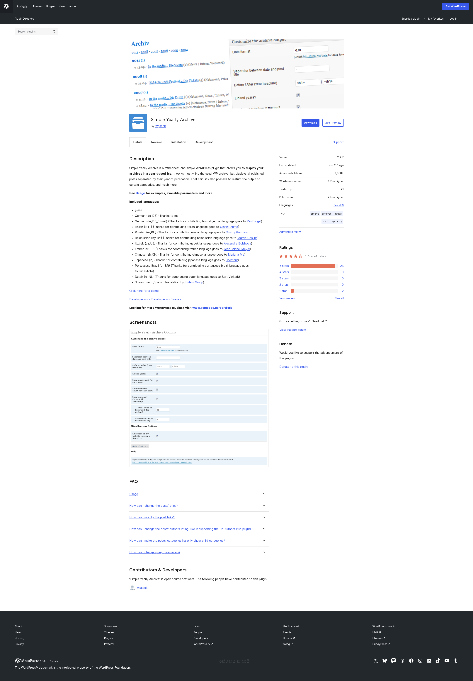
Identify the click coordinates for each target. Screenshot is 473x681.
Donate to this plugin (293, 366)
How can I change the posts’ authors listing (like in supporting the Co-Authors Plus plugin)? (191, 529)
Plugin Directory (24, 18)
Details (137, 142)
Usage (140, 193)
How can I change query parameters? (154, 552)
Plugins (108, 638)
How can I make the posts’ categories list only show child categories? (177, 540)
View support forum (292, 330)
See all (339, 298)
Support (338, 142)
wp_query (336, 221)
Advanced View (290, 232)
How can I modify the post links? (152, 517)
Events (287, 632)
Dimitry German (236, 232)
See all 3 (339, 205)
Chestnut (232, 260)
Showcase (110, 626)
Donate (289, 638)
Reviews (157, 142)
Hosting (19, 638)
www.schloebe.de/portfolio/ (213, 308)
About (18, 626)
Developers (201, 638)
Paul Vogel (254, 221)
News (18, 632)
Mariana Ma (236, 254)
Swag (288, 644)
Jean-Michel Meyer (237, 249)
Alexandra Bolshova (237, 243)
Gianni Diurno (229, 227)
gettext (338, 213)
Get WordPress (455, 6)
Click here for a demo (144, 291)
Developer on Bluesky (166, 299)
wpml (326, 221)
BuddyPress (381, 644)
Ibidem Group (194, 282)
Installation (178, 142)
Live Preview (333, 122)
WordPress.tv (203, 644)
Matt (376, 632)
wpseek (160, 126)
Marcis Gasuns (247, 238)
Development (204, 142)
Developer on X (139, 299)
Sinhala (54, 661)
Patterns (109, 644)
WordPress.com (383, 626)
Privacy (19, 644)
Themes (109, 632)
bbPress (379, 638)
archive (315, 213)
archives (326, 213)
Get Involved (291, 626)
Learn (197, 626)
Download (310, 122)
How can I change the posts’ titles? (153, 505)
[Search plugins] (54, 31)
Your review (287, 298)
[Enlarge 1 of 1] (264, 334)
